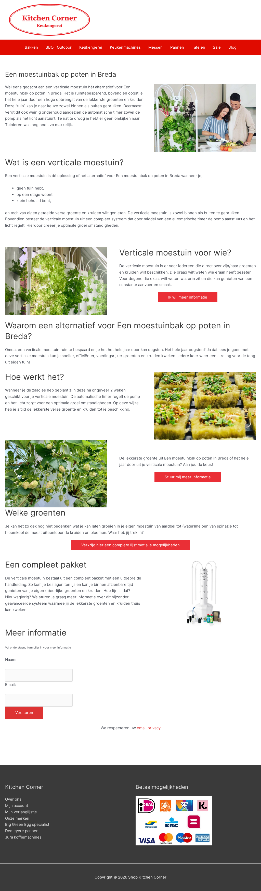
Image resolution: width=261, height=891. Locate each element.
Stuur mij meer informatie (188, 477)
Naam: (10, 659)
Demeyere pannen (21, 830)
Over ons (13, 799)
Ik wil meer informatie (187, 297)
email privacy (149, 727)
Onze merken (17, 818)
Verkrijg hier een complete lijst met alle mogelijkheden (130, 545)
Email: (10, 684)
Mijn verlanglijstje (21, 811)
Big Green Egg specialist (27, 824)
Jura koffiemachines (23, 837)
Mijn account (16, 805)
